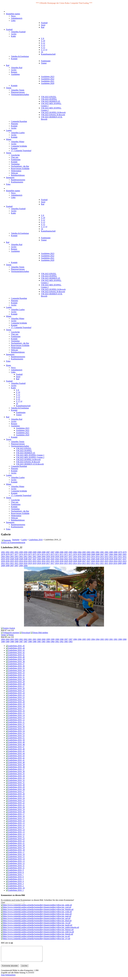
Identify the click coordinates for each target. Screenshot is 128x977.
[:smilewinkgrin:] (40, 927)
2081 (102, 552)
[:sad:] (35, 918)
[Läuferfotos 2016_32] (15, 675)
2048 (21, 559)
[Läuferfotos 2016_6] (15, 877)
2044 (57, 559)
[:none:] (36, 914)
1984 (48, 641)
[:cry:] (35, 939)
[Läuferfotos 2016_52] (15, 735)
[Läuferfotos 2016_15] (15, 713)
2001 (30, 639)
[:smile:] (36, 905)
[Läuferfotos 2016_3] (15, 883)
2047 (30, 559)
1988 (12, 641)
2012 (93, 563)
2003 (12, 639)
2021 (12, 563)
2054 (93, 557)
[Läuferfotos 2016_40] (15, 657)
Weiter (3, 635)
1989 (3, 641)
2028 (75, 561)
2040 (93, 559)
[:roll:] (37, 932)
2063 (12, 557)
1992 (57, 641)
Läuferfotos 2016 (35, 540)
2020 (21, 563)
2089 (30, 552)
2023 (120, 561)
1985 (39, 641)
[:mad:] (36, 916)
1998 (57, 639)
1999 (48, 639)
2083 (84, 552)
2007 (12, 565)
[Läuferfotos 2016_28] (15, 684)
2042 (75, 559)
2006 (21, 565)
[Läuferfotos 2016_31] (15, 677)
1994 (93, 639)
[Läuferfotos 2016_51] (15, 738)
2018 (39, 563)
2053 (102, 557)
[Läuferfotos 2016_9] (15, 870)
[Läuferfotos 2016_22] (15, 697)
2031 (48, 561)
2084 (75, 552)
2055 (84, 557)
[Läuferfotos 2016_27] (15, 686)
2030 (57, 561)
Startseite (15, 540)
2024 (111, 561)
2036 (3, 561)
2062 (21, 557)
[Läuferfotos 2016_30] (15, 679)
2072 (57, 554)
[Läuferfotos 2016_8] (15, 872)
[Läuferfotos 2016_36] (15, 666)
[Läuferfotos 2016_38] (15, 661)
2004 (3, 639)
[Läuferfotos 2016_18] (15, 706)
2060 (39, 557)
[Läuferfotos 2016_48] (15, 744)
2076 (21, 554)
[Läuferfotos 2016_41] (15, 655)
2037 (120, 559)
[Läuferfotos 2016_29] (15, 682)
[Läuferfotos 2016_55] (15, 729)
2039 (102, 559)
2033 (30, 561)
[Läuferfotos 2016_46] (15, 749)
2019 (30, 563)
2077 (12, 554)
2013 (84, 563)
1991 (111, 639)
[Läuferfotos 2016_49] (15, 742)
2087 (48, 552)
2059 (48, 557)
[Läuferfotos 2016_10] (15, 888)
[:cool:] (36, 907)
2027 (84, 561)
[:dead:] (36, 921)
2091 (12, 552)
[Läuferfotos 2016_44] (15, 648)
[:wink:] (36, 912)
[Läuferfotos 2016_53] (15, 733)
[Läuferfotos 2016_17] (15, 709)
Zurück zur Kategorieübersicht (13, 542)
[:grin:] (37, 909)
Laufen (24, 540)
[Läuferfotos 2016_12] (15, 720)
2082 (93, 552)
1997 (66, 639)
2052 (111, 557)
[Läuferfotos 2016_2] (15, 886)
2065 (120, 554)
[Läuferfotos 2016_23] (15, 695)
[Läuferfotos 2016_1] (15, 890)
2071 (66, 554)
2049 (12, 559)
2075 (30, 554)
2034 (21, 561)
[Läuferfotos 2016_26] (15, 688)
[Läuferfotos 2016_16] (15, 711)
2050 (3, 559)
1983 (66, 641)
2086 (57, 552)
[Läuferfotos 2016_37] (15, 664)
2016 (57, 563)
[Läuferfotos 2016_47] (15, 747)
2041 (84, 559)
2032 (39, 561)
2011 (102, 563)
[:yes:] (35, 923)
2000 (39, 639)
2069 (84, 554)
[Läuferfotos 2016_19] (15, 704)
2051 (120, 557)
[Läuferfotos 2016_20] (15, 702)
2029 (66, 561)
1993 (102, 639)
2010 (111, 563)
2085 (66, 552)
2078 (3, 554)
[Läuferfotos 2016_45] (15, 646)
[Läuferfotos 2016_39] (15, 659)
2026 (93, 561)
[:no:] (35, 936)
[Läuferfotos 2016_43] (15, 650)
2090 (21, 552)
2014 (75, 563)
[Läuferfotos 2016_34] (15, 670)
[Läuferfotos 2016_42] (15, 652)
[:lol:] (36, 925)
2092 (3, 552)
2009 (120, 563)
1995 (84, 639)
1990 (120, 639)
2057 (66, 557)
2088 (39, 552)
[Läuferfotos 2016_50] (15, 740)
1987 (21, 641)
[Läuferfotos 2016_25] (15, 691)
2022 (3, 563)
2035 (12, 561)
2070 (75, 554)
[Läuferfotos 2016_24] (15, 693)
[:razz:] (37, 930)
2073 (48, 554)
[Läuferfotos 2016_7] (15, 874)
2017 (48, 563)
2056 (75, 557)
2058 (57, 557)
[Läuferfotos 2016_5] (15, 879)
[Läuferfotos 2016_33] (15, 673)
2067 (102, 554)
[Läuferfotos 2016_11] (15, 722)
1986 (30, 641)
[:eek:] (37, 934)
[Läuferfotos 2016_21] (15, 700)
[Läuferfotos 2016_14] (15, 715)
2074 (39, 554)
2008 (3, 565)
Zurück (12, 628)
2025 (102, 561)
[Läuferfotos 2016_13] (15, 717)
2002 (21, 639)
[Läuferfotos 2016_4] (15, 881)
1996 (75, 639)
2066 (111, 554)
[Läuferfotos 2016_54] (15, 731)
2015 (66, 563)
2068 (93, 554)
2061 (30, 557)
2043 (66, 559)
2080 (111, 552)
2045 (48, 559)
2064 (3, 557)
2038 (111, 559)
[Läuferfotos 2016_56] (15, 726)
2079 (120, 552)
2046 (39, 559)
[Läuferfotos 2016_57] (15, 724)
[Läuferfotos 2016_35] (15, 668)
